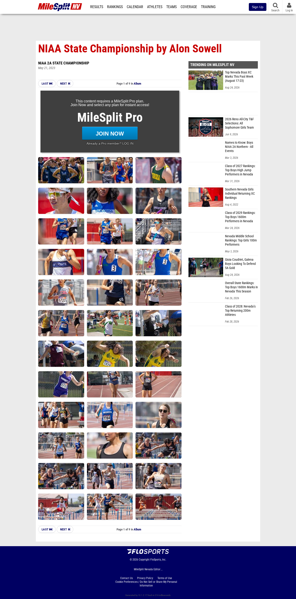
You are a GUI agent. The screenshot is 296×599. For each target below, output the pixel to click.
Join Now (110, 133)
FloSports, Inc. (158, 559)
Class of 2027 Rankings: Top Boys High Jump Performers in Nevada (240, 170)
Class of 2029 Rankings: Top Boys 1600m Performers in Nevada (240, 217)
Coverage (189, 7)
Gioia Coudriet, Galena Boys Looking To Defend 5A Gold (240, 264)
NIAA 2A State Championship (63, 63)
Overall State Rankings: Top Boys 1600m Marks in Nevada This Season (241, 287)
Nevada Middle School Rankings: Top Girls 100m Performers (241, 240)
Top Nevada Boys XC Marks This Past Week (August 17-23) (239, 76)
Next (63, 83)
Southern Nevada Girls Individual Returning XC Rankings (240, 193)
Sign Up (257, 7)
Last (45, 83)
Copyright (144, 559)
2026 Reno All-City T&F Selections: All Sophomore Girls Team (239, 123)
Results (96, 7)
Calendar (135, 7)
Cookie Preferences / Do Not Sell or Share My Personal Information (146, 583)
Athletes (154, 7)
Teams (171, 7)
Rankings (115, 7)
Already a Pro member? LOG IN (109, 143)
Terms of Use (164, 578)
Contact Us (126, 578)
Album (137, 83)
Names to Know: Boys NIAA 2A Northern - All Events (239, 147)
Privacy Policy (145, 578)
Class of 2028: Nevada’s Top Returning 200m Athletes (240, 310)
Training (208, 7)
